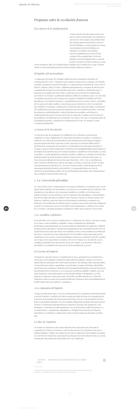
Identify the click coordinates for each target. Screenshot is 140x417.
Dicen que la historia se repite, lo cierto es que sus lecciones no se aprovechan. (97, 5)
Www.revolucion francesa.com (65, 372)
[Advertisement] (52, 47)
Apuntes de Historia (29, 4)
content (42, 360)
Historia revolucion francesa (44, 370)
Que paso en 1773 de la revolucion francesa (69, 370)
